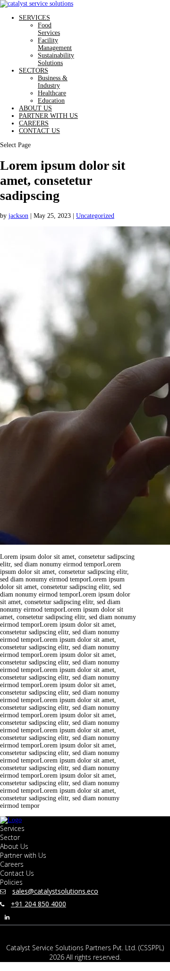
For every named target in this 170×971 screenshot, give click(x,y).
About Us (14, 846)
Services (12, 828)
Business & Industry (53, 82)
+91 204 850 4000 (38, 903)
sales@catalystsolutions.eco (55, 891)
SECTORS (33, 70)
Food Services (49, 29)
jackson (18, 215)
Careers (12, 864)
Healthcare (52, 93)
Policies (11, 882)
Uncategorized (95, 215)
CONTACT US (39, 130)
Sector (10, 837)
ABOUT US (35, 108)
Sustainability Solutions (56, 59)
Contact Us (17, 873)
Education (51, 100)
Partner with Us (23, 855)
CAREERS (34, 123)
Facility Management (55, 44)
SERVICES (34, 17)
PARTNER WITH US (48, 115)
